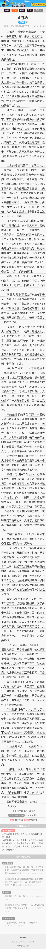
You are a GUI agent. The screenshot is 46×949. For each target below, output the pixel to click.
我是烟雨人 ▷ (39, 4)
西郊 (22, 22)
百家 (22, 10)
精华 (15, 10)
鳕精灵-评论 (7, 863)
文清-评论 (7, 892)
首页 (7, 10)
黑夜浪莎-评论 (8, 918)
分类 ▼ (38, 10)
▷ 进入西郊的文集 (16, 815)
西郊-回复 (9, 879)
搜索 (30, 10)
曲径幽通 (19, 820)
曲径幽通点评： (8, 831)
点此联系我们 (28, 942)
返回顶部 (23, 937)
